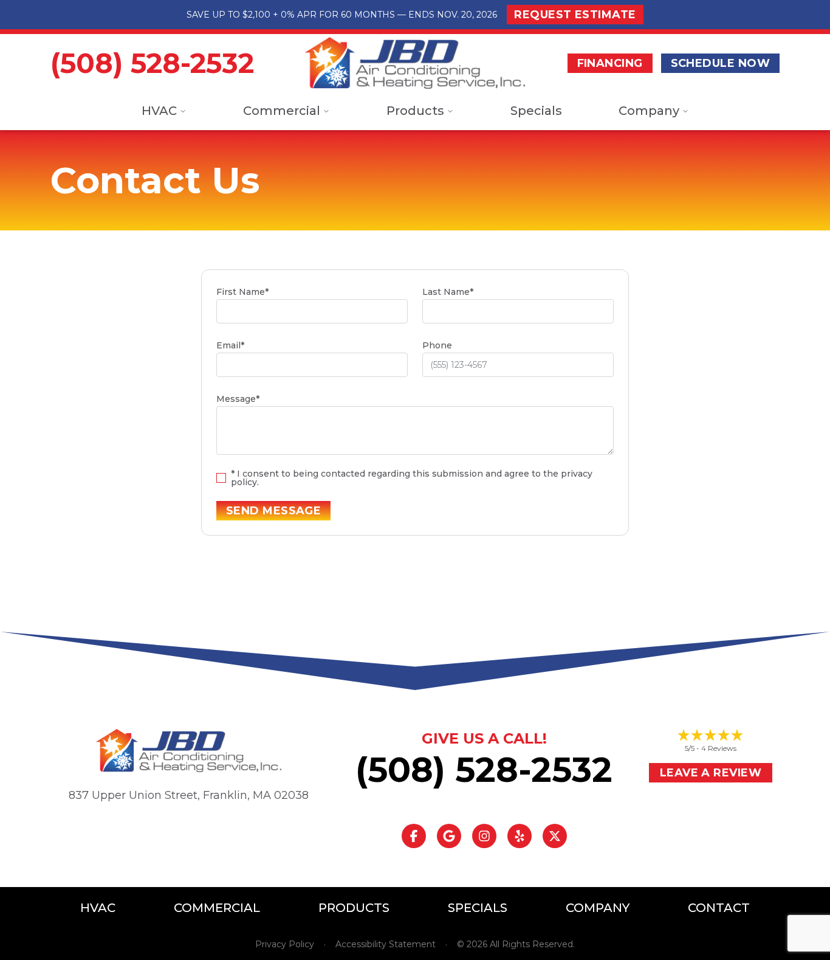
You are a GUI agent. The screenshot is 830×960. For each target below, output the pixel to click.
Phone (437, 345)
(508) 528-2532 (152, 63)
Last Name (447, 291)
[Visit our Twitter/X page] (555, 836)
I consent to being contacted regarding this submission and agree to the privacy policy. (411, 477)
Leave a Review (710, 772)
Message (237, 398)
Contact (719, 907)
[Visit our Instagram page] (484, 836)
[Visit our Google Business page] (449, 836)
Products (415, 110)
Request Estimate (575, 14)
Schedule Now (720, 63)
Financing (610, 63)
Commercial (281, 110)
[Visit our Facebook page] (414, 836)
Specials (536, 110)
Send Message (273, 510)
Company (649, 110)
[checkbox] (221, 478)
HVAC (159, 110)
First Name (242, 291)
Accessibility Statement (385, 944)
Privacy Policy (284, 944)
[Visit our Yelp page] (519, 836)
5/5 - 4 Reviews (710, 748)
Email (230, 345)
